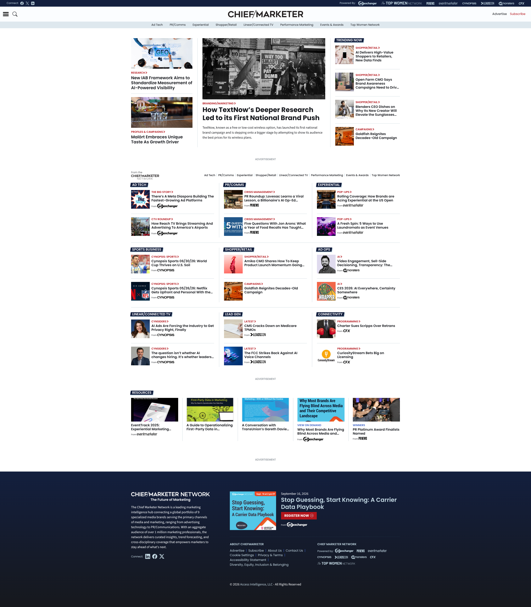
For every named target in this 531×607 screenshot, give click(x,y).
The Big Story (161, 192)
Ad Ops (324, 249)
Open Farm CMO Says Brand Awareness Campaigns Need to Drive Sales (377, 85)
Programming (347, 321)
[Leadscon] (258, 335)
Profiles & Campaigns (147, 131)
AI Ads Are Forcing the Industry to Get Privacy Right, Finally (182, 327)
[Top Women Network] (401, 3)
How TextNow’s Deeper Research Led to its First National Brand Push (261, 113)
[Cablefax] (521, 3)
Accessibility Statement (248, 560)
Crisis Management (258, 192)
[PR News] (430, 3)
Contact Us (294, 550)
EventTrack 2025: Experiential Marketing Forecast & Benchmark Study (150, 431)
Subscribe (517, 14)
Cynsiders (158, 321)
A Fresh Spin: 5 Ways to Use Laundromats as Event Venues (362, 225)
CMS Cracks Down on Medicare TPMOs (270, 327)
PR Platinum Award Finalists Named (376, 431)
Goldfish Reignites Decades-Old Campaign (376, 136)
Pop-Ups (343, 192)
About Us (275, 550)
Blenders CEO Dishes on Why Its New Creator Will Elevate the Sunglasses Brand (376, 112)
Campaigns (364, 129)
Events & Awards (331, 25)
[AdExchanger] (367, 3)
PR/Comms (178, 25)
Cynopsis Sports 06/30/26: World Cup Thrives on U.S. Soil (179, 263)
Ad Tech (157, 25)
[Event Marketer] (448, 3)
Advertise (499, 14)
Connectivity (330, 314)
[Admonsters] (351, 270)
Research (138, 72)
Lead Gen (233, 314)
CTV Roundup (161, 219)
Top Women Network (365, 25)
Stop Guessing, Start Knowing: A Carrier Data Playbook (339, 503)
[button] (5, 14)
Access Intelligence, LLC (256, 584)
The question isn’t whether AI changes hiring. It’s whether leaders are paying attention (181, 357)
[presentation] (161, 53)
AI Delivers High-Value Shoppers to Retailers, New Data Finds (374, 56)
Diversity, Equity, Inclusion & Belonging (259, 565)
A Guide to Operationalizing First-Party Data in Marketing (209, 429)
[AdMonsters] (506, 3)
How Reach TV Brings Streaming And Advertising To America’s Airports (182, 225)
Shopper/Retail (226, 25)
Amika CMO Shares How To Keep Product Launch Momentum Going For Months (273, 265)
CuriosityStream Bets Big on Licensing (360, 355)
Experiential (201, 25)
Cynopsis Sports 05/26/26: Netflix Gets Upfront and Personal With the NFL (181, 292)
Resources (141, 392)
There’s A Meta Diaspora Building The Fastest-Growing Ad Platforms (182, 198)
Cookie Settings (242, 555)
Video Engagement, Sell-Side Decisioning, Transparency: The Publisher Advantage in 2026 (363, 265)
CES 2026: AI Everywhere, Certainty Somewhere (366, 290)
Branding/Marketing (218, 103)
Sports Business (146, 249)
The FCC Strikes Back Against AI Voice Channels (270, 355)
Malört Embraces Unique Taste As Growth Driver (157, 139)
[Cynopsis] (469, 3)
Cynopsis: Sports (164, 256)
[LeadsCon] (487, 3)
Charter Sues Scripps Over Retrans (366, 325)
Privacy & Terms (270, 555)
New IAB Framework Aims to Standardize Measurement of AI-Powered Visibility (161, 83)
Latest (249, 321)
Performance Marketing (296, 25)
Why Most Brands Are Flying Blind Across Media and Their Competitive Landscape (320, 435)
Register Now (297, 515)
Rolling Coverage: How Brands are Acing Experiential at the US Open (365, 198)
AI (338, 256)
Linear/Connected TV (258, 25)
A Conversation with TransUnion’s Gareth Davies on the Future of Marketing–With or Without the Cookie (265, 431)
